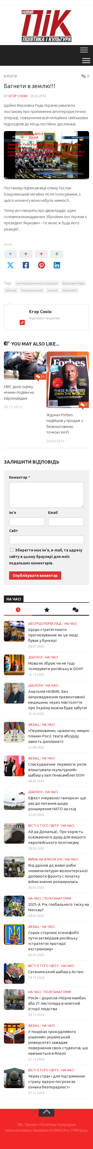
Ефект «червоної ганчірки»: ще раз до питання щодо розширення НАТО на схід (57, 803)
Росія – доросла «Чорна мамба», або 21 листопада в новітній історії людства (57, 1003)
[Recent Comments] (75, 610)
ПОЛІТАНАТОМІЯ (57, 898)
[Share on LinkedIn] (56, 259)
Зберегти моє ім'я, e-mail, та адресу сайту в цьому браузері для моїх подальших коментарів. (45, 556)
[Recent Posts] (18, 610)
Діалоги (35, 685)
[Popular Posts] (46, 610)
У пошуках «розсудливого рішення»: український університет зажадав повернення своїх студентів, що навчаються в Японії (58, 1042)
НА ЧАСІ (70, 623)
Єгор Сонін (18, 96)
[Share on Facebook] (25, 259)
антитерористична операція (37, 283)
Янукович (70, 290)
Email (53, 513)
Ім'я (12, 513)
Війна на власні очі (45, 859)
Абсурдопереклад (44, 623)
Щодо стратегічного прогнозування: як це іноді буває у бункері (53, 635)
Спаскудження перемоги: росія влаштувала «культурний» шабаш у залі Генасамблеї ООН (57, 769)
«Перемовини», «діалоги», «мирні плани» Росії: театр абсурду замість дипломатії (58, 736)
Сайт (13, 531)
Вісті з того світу (43, 825)
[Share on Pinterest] (41, 259)
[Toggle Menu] (86, 60)
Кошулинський (32, 290)
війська (11, 290)
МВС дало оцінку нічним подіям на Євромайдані (19, 392)
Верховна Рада (73, 283)
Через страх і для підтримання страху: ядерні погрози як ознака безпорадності (56, 1081)
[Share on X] (10, 259)
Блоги (10, 76)
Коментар (19, 477)
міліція (53, 290)
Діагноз (35, 657)
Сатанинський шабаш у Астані (55, 972)
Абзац (33, 724)
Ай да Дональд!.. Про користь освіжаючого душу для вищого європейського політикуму (57, 837)
